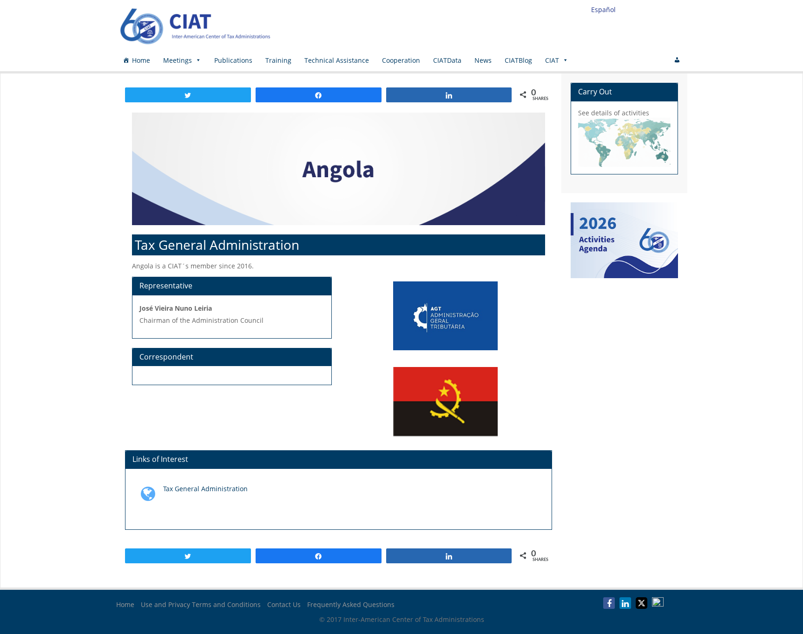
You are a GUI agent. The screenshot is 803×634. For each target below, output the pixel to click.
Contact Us (284, 604)
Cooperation (401, 60)
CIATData (447, 60)
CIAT (552, 60)
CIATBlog (518, 60)
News (483, 60)
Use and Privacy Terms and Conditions (201, 604)
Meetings (177, 60)
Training (278, 60)
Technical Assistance (336, 60)
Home (141, 60)
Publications (233, 60)
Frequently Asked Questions (351, 604)
